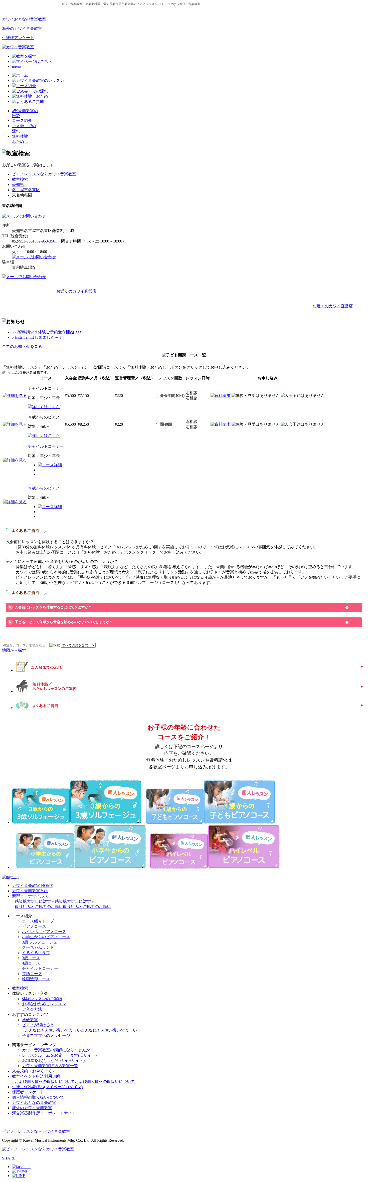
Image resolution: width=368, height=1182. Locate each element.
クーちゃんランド (38, 947)
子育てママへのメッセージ (46, 1035)
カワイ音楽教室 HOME (32, 885)
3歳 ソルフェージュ (39, 942)
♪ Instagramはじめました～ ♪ (37, 337)
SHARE (9, 1158)
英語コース (32, 974)
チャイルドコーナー (46, 446)
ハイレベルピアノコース (44, 931)
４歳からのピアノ (44, 488)
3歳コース (31, 958)
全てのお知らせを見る (22, 346)
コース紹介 (22, 120)
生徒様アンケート (18, 38)
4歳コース (31, 963)
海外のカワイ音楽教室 (22, 28)
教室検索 (20, 179)
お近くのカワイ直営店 (76, 291)
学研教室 (30, 1020)
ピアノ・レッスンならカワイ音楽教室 (36, 1131)
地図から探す (14, 650)
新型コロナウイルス (61, 901)
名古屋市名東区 (26, 190)
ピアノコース (34, 926)
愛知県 (18, 184)
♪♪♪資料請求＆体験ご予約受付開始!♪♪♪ (46, 332)
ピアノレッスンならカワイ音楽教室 (44, 174)
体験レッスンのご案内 (42, 999)
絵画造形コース (36, 979)
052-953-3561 (46, 241)
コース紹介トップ (38, 921)
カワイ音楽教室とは (30, 891)
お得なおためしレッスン (44, 1004)
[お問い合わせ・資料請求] (24, 216)
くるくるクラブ (36, 953)
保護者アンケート (28, 1092)
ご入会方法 (32, 1009)
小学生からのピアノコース (46, 937)
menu (16, 66)
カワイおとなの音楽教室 (24, 19)
